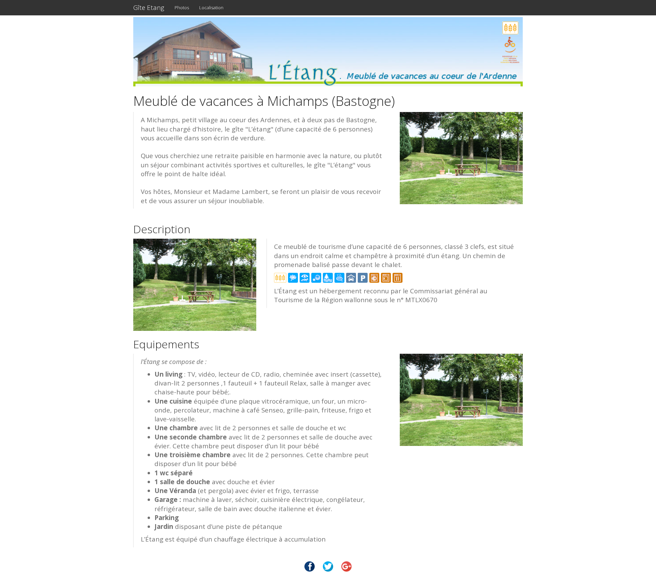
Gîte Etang (148, 7)
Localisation (211, 7)
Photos (182, 7)
